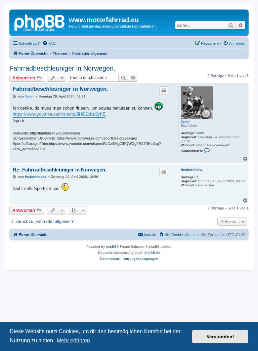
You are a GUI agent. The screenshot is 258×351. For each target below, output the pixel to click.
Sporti (185, 121)
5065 (200, 133)
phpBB (111, 246)
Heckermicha (192, 169)
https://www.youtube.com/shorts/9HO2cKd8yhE (59, 114)
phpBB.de (152, 253)
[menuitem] (49, 43)
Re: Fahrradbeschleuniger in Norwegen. (59, 169)
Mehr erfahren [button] (73, 340)
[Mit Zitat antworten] (163, 90)
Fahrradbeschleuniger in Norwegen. (62, 68)
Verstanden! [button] (220, 336)
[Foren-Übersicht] (40, 22)
